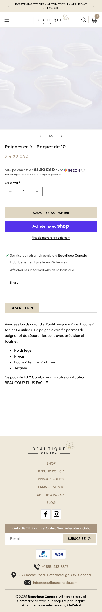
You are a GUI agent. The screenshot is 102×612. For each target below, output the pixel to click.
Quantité (13, 182)
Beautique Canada (42, 596)
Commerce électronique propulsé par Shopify (51, 601)
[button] (6, 19)
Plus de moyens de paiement (51, 237)
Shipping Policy (51, 495)
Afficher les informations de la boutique (42, 270)
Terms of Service (51, 487)
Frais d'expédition (15, 174)
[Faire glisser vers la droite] (61, 136)
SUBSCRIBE (77, 539)
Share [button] (14, 282)
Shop (51, 463)
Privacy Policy (51, 479)
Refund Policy (51, 471)
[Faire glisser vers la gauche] (40, 136)
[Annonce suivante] (93, 6)
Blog (51, 502)
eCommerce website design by (44, 605)
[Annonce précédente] (9, 6)
